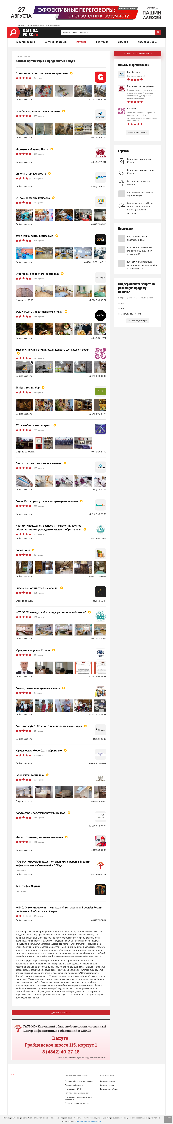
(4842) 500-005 (98, 801)
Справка (123, 151)
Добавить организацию (60, 1013)
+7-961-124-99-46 (97, 99)
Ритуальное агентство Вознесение (37, 587)
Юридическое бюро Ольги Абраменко (39, 750)
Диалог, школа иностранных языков (38, 688)
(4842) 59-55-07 (98, 600)
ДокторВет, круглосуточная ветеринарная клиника (47, 501)
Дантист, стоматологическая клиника (39, 463)
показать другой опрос (138, 321)
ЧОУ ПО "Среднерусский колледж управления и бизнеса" (51, 612)
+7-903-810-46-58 (97, 714)
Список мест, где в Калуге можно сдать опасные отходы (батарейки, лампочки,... (140, 208)
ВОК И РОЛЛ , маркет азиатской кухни (39, 311)
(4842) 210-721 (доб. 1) (95, 262)
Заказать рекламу (107, 1085)
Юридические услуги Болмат (33, 650)
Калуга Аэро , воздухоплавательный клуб (41, 812)
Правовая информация (74, 1085)
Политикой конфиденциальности (88, 1121)
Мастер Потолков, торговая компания (40, 837)
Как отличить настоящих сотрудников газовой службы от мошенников (142, 265)
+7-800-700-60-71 (97, 300)
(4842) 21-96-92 (98, 738)
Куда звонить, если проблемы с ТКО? (137, 238)
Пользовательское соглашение (77, 1103)
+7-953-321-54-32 (97, 576)
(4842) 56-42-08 (98, 489)
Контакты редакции (107, 1081)
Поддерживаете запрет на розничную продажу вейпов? (136, 288)
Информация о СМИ (73, 1089)
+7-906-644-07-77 (97, 825)
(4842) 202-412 (98, 451)
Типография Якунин (28, 886)
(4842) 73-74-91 (98, 920)
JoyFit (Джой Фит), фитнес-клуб (35, 235)
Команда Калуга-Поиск (109, 1089)
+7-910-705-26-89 (97, 513)
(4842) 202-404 (98, 137)
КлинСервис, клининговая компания (38, 111)
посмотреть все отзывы (137, 132)
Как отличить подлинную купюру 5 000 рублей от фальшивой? (139, 251)
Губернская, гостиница (30, 774)
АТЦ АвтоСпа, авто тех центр (34, 425)
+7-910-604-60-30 (97, 375)
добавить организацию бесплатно (138, 54)
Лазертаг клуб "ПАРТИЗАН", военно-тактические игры (49, 726)
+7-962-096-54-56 (97, 676)
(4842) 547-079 (98, 538)
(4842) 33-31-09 (98, 849)
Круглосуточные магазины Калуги (140, 172)
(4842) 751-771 (98, 337)
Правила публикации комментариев (78, 1081)
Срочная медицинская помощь (138, 183)
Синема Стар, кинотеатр (31, 173)
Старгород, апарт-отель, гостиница (37, 273)
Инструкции (125, 229)
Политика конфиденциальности (77, 1093)
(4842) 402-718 (98, 874)
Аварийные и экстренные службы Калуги (140, 194)
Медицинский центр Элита (32, 149)
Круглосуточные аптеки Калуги (139, 161)
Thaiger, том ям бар (28, 387)
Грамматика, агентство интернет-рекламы (42, 73)
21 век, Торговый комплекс (33, 197)
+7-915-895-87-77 (97, 413)
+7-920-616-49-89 (97, 763)
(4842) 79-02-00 (98, 224)
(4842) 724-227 (98, 638)
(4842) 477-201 (98, 161)
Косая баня (23, 550)
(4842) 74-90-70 (98, 186)
